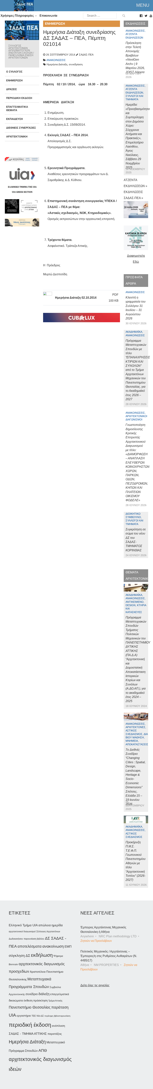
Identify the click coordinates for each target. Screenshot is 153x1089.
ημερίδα (57, 925)
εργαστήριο (24, 1015)
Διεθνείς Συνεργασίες (21, 127)
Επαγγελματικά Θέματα (17, 108)
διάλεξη (43, 994)
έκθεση (28, 1000)
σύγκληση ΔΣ (19, 956)
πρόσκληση (40, 1000)
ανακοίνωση (53, 946)
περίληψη (48, 1016)
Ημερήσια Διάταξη (27, 1041)
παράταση (59, 1007)
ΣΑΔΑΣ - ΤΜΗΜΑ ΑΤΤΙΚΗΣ (28, 1034)
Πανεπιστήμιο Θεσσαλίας (30, 1007)
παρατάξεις (55, 1033)
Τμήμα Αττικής (55, 1000)
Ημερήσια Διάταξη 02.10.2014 (75, 297)
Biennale (13, 964)
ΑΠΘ (42, 1050)
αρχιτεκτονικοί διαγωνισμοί (22, 931)
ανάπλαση (58, 1025)
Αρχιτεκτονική (16, 136)
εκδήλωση (42, 955)
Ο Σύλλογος (14, 71)
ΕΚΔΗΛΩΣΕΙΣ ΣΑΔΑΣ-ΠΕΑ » (133, 195)
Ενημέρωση (14, 80)
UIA (12, 1015)
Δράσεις (11, 89)
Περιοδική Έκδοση (19, 98)
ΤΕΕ (34, 1016)
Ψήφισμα (58, 956)
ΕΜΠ (68, 946)
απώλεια (44, 925)
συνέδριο (32, 994)
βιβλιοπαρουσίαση (62, 1016)
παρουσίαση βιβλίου (34, 939)
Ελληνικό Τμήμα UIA (23, 925)
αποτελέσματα (30, 946)
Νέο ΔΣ (40, 1016)
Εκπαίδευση (14, 118)
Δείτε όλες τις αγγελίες (95, 985)
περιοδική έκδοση (30, 1025)
